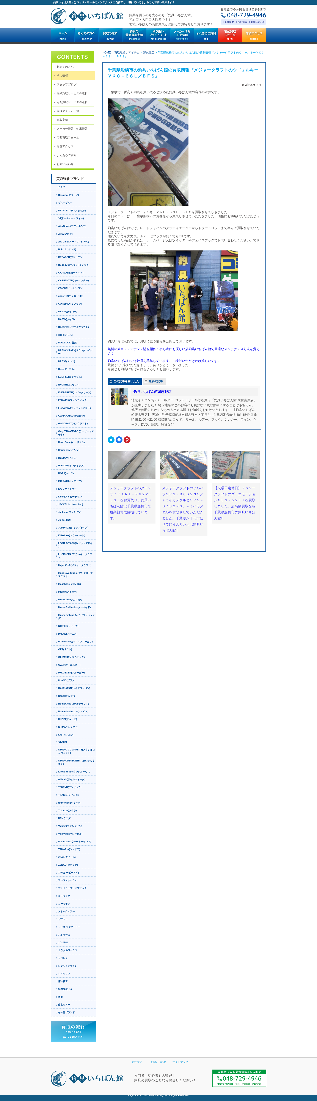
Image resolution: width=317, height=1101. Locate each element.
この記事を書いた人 (126, 381)
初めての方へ (65, 66)
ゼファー (63, 919)
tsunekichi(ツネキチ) (69, 802)
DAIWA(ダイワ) (66, 319)
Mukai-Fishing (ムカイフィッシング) (76, 617)
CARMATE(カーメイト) (70, 272)
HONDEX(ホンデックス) (71, 465)
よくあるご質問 (66, 155)
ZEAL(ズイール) (67, 857)
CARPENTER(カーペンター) (73, 280)
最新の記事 (156, 381)
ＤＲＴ (61, 187)
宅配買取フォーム (68, 137)
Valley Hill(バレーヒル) (70, 833)
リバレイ (63, 958)
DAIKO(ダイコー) (67, 311)
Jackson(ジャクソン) (69, 512)
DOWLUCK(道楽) (67, 342)
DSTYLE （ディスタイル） (72, 210)
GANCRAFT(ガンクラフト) (73, 423)
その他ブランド (66, 1012)
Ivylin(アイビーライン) (70, 496)
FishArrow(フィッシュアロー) (74, 408)
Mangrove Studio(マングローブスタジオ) (75, 574)
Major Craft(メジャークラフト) (74, 565)
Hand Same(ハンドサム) (71, 442)
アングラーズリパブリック (72, 888)
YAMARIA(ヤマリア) (69, 849)
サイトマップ (180, 1061)
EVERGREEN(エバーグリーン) (74, 392)
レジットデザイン (67, 965)
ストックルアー (66, 911)
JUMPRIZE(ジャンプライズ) (73, 527)
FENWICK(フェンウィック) (73, 400)
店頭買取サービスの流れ (72, 93)
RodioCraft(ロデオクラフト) (73, 703)
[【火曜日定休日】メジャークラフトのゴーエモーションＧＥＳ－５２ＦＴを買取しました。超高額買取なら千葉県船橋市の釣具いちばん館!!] (236, 465)
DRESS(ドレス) (66, 361)
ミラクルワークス (67, 950)
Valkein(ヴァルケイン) (70, 826)
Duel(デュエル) (66, 369)
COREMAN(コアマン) (70, 303)
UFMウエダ (64, 818)
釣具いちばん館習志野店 (152, 391)
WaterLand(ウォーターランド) (74, 841)
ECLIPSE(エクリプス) (70, 377)
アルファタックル (67, 880)
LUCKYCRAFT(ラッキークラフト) (75, 556)
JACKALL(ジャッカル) (70, 504)
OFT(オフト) (65, 649)
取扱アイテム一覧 (68, 111)
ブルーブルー (65, 202)
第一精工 (63, 981)
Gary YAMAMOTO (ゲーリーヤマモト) (76, 433)
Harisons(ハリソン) (69, 450)
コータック (64, 896)
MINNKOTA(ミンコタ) (70, 599)
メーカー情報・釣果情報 (72, 128)
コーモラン (64, 903)
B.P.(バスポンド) (67, 249)
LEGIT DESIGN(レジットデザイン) (75, 545)
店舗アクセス (65, 146)
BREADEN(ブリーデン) (70, 257)
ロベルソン (64, 973)
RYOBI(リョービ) (67, 719)
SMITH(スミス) (66, 734)
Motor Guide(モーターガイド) (74, 607)
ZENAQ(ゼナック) (68, 864)
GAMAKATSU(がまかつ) (71, 415)
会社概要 (229, 22)
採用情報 (242, 22)
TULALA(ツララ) (67, 810)
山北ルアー (64, 1004)
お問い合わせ (258, 22)
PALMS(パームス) (67, 633)
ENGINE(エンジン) (68, 384)
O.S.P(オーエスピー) (69, 665)
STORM (62, 742)
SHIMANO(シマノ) (68, 727)
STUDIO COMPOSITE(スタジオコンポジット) (76, 751)
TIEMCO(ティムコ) (68, 795)
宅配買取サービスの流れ (72, 102)
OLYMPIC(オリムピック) (71, 657)
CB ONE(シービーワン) (70, 288)
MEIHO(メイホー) (67, 591)
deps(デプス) (65, 334)
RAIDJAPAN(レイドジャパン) (74, 688)
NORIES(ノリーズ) (68, 626)
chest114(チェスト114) (70, 296)
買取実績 (62, 119)
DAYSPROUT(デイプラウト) (73, 327)
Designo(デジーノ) (68, 195)
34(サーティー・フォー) (71, 218)
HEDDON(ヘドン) (67, 457)
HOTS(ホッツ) (66, 473)
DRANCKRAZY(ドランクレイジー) (75, 352)
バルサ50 (63, 942)
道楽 (60, 997)
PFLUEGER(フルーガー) (71, 672)
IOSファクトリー (67, 489)
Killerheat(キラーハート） (72, 535)
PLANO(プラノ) (66, 680)
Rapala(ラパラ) (66, 696)
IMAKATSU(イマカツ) (70, 481)
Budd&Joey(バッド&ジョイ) (73, 265)
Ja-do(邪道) (64, 520)
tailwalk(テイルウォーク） (72, 779)
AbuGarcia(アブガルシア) (72, 226)
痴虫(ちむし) (65, 989)
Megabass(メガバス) (69, 584)
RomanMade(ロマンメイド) (73, 711)
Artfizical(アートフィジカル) (73, 241)
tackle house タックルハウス (74, 771)
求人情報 (62, 75)
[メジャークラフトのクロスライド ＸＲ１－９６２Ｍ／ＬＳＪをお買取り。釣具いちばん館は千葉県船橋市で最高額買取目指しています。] (131, 465)
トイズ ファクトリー (69, 927)
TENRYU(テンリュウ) (70, 787)
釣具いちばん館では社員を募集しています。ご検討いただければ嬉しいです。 (164, 361)
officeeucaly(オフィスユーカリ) (75, 641)
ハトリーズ (64, 934)
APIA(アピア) (65, 234)
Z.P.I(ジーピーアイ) (68, 872)
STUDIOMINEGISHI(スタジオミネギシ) (76, 762)
